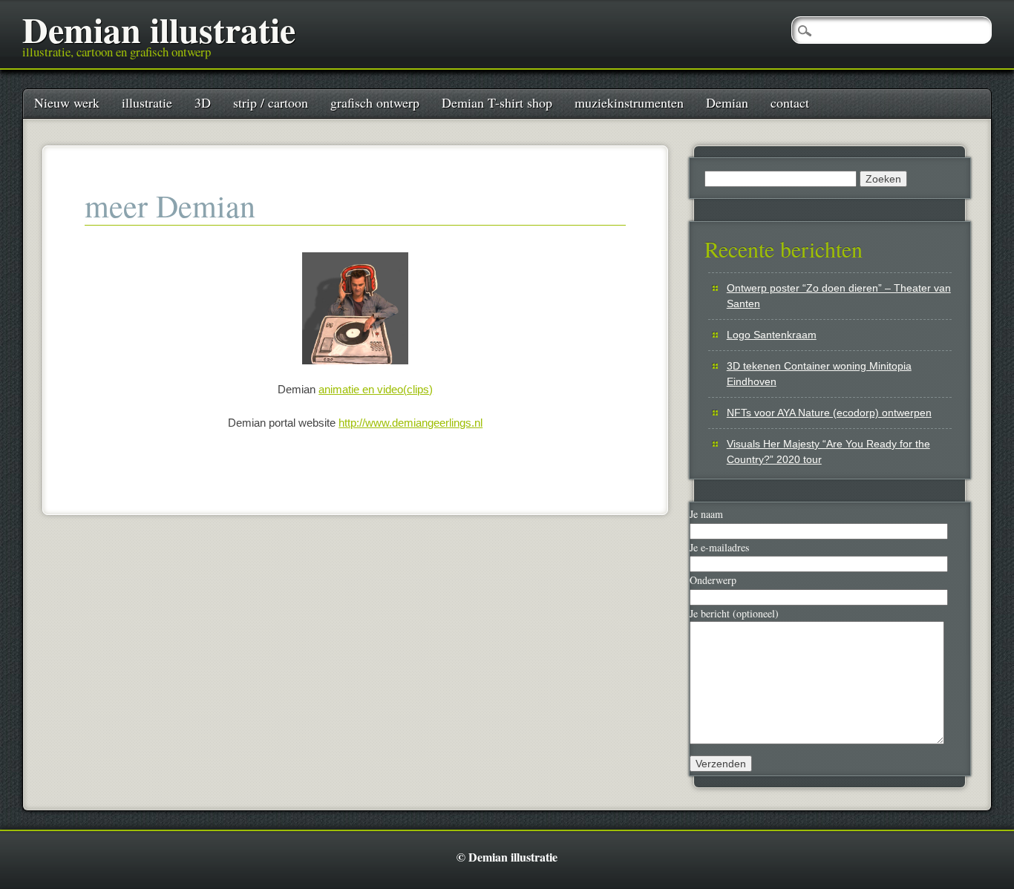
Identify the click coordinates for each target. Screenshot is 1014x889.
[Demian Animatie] (355, 308)
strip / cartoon (270, 102)
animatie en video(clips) (375, 389)
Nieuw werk (66, 102)
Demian (727, 102)
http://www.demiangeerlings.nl (410, 422)
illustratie (147, 102)
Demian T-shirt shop (497, 102)
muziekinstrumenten (629, 102)
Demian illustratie (158, 29)
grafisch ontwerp (374, 102)
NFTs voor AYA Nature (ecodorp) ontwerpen (829, 413)
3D (202, 102)
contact (790, 102)
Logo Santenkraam (772, 335)
